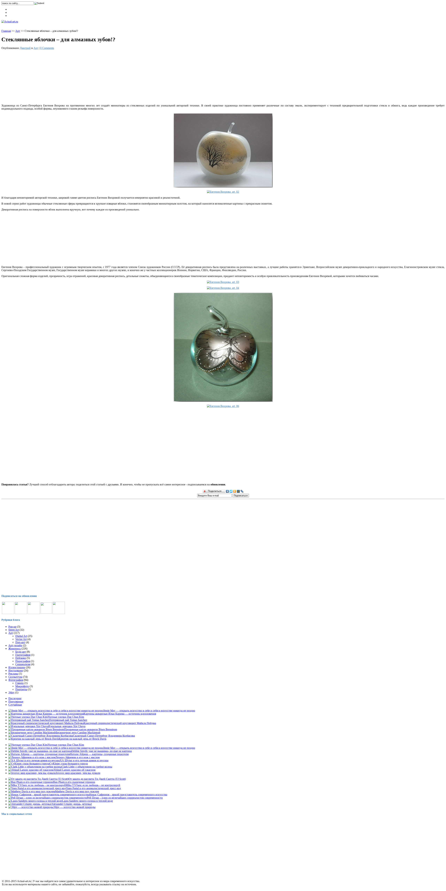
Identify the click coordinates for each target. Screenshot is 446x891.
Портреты (21, 689)
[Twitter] (231, 491)
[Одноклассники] (235, 491)
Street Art (13, 629)
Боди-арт (20, 651)
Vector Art (21, 639)
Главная (6, 30)
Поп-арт (20, 642)
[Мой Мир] (238, 491)
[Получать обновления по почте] (59, 613)
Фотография (15, 679)
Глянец (19, 683)
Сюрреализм (22, 664)
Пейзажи (20, 657)
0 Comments (47, 48)
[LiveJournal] (242, 491)
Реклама (13, 673)
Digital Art (21, 636)
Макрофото (22, 686)
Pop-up (12, 626)
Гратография (22, 654)
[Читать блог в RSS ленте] (8, 613)
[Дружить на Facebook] (21, 613)
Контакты (14, 12)
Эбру (11, 692)
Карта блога (15, 9)
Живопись (14, 648)
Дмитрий (25, 48)
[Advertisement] (223, 76)
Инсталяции (15, 670)
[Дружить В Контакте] (46, 612)
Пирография (22, 661)
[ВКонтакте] (227, 491)
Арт (17, 30)
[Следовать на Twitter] (34, 613)
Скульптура (15, 676)
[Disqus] (223, 547)
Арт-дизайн (15, 645)
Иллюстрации (16, 667)
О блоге (13, 15)
